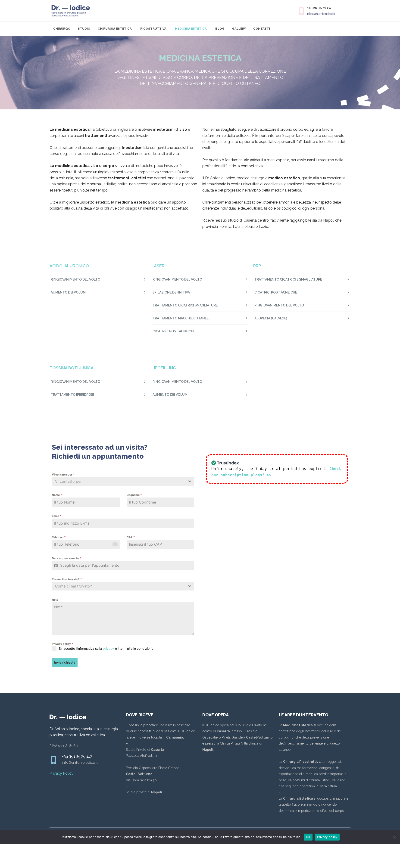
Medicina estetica (191, 28)
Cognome (134, 495)
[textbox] (118, 481)
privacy (108, 648)
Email (56, 516)
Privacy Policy (61, 773)
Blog (220, 28)
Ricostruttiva (153, 28)
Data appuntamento (66, 558)
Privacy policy (62, 644)
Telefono (59, 537)
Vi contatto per (63, 474)
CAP (131, 537)
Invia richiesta (64, 662)
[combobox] (123, 481)
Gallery (239, 28)
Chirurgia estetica (115, 28)
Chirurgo (61, 28)
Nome (57, 495)
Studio (84, 28)
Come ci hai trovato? (67, 579)
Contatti (261, 28)
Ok (308, 837)
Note (55, 599)
